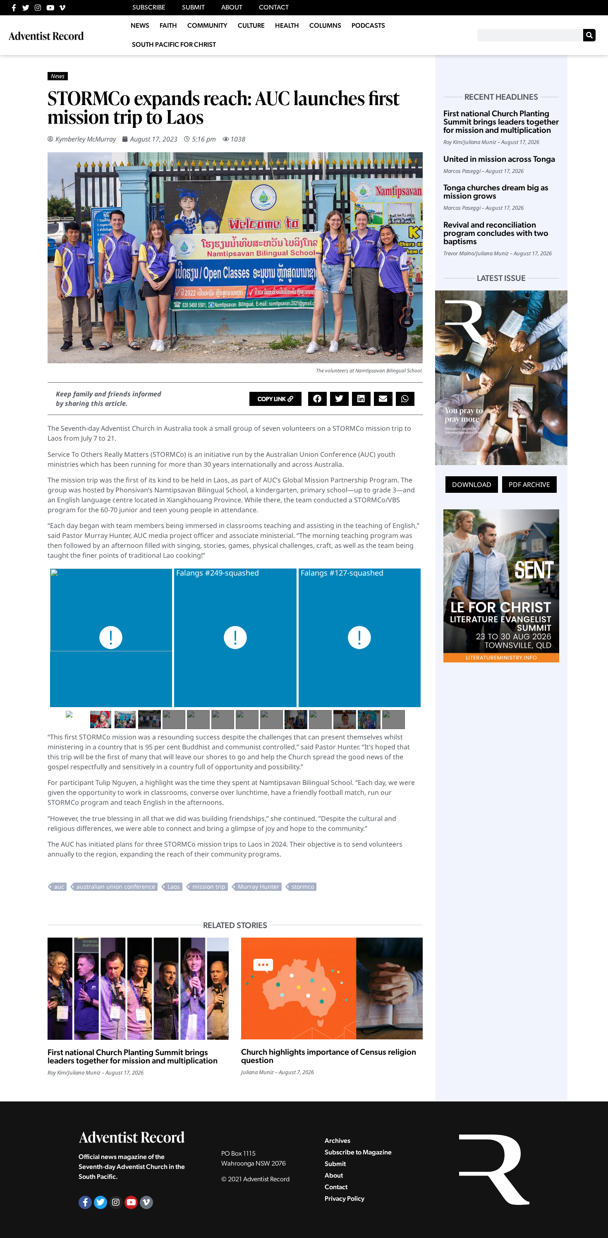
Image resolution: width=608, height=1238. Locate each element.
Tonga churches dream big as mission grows (495, 191)
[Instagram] (37, 7)
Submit (335, 1164)
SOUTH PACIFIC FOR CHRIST (174, 44)
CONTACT (274, 8)
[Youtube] (50, 7)
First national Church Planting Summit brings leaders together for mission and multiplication (133, 1056)
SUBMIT (193, 8)
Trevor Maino (458, 253)
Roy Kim (57, 1072)
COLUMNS (325, 25)
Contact (336, 1187)
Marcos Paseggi (462, 171)
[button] (275, 399)
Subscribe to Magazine (358, 1152)
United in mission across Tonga (499, 159)
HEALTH (287, 25)
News (58, 76)
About (334, 1175)
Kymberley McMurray (85, 139)
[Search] (589, 35)
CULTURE (251, 25)
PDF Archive (529, 484)
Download (471, 484)
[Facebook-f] (13, 7)
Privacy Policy (344, 1198)
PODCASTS (368, 25)
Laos (174, 886)
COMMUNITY (207, 25)
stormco (303, 886)
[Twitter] (25, 7)
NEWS (140, 25)
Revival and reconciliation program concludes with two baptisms (495, 233)
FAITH (168, 25)
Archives (337, 1140)
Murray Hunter (258, 886)
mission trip (208, 886)
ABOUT (231, 8)
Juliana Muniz (84, 1072)
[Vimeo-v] (62, 7)
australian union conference (116, 886)
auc (59, 886)
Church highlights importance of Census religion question (328, 1056)
